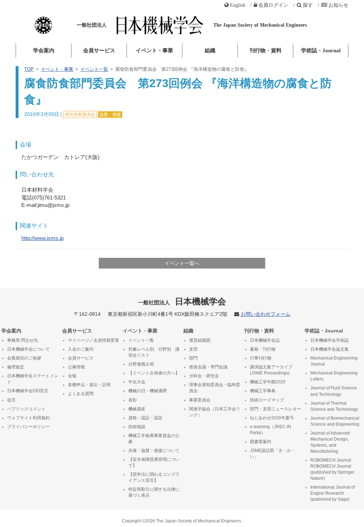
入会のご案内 (80, 349)
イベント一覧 (94, 69)
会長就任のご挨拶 (24, 358)
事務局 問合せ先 (22, 340)
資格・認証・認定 (145, 417)
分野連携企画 (141, 364)
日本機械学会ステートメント (32, 378)
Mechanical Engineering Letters (334, 376)
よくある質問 (80, 393)
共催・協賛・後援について (154, 450)
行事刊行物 (260, 358)
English (237, 5)
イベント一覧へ (182, 263)
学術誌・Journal (321, 50)
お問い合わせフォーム (265, 314)
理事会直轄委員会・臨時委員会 (214, 387)
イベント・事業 (154, 50)
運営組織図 (199, 340)
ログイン (273, 5)
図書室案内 (260, 441)
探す (308, 5)
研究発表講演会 (80, 114)
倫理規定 (15, 366)
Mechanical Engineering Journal (334, 361)
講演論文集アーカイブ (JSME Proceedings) (271, 370)
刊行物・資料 (266, 50)
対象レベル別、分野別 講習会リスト (154, 352)
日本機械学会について (28, 349)
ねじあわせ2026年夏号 (272, 417)
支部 (193, 349)
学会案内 (43, 50)
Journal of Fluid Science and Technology (333, 390)
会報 (72, 375)
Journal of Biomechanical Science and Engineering (334, 421)
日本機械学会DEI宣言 (27, 390)
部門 (193, 358)
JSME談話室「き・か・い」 (272, 453)
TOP (29, 69)
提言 (11, 400)
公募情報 (76, 366)
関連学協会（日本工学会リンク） (214, 411)
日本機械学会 (182, 301)
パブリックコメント (26, 408)
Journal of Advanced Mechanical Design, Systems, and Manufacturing (330, 442)
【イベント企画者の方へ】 (154, 373)
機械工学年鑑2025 (267, 381)
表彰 (132, 400)
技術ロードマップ (267, 400)
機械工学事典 (262, 390)
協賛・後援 (110, 114)
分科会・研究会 (204, 375)
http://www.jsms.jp (42, 238)
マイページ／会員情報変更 (93, 340)
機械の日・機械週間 (147, 390)
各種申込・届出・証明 (89, 384)
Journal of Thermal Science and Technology (334, 406)
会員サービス (99, 50)
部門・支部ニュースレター (275, 408)
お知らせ (338, 5)
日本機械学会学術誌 (329, 340)
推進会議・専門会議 (208, 366)
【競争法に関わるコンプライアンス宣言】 (154, 477)
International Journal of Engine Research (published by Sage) (332, 493)
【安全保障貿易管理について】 (154, 462)
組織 (210, 50)
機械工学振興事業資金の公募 (154, 438)
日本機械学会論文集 (329, 349)
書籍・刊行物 (262, 349)
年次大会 (136, 381)
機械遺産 (136, 408)
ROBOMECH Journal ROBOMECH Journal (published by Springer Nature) (332, 469)
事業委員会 (199, 400)
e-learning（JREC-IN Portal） (270, 429)
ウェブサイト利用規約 (28, 417)
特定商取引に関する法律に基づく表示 (154, 492)
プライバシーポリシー (28, 426)
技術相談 (136, 426)
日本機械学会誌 (265, 340)
